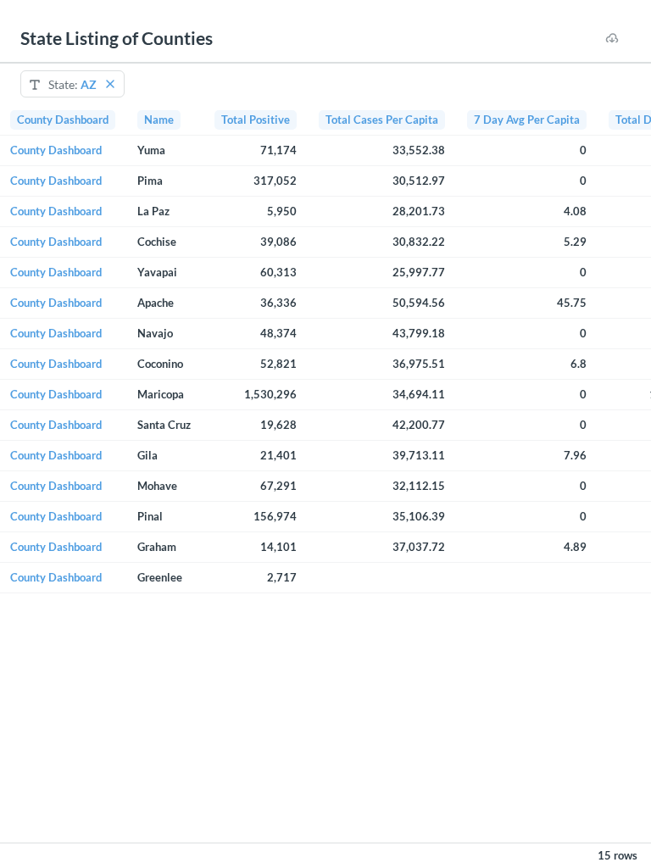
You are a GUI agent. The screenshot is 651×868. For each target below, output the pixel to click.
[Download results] (612, 38)
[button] (110, 84)
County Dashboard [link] (56, 150)
